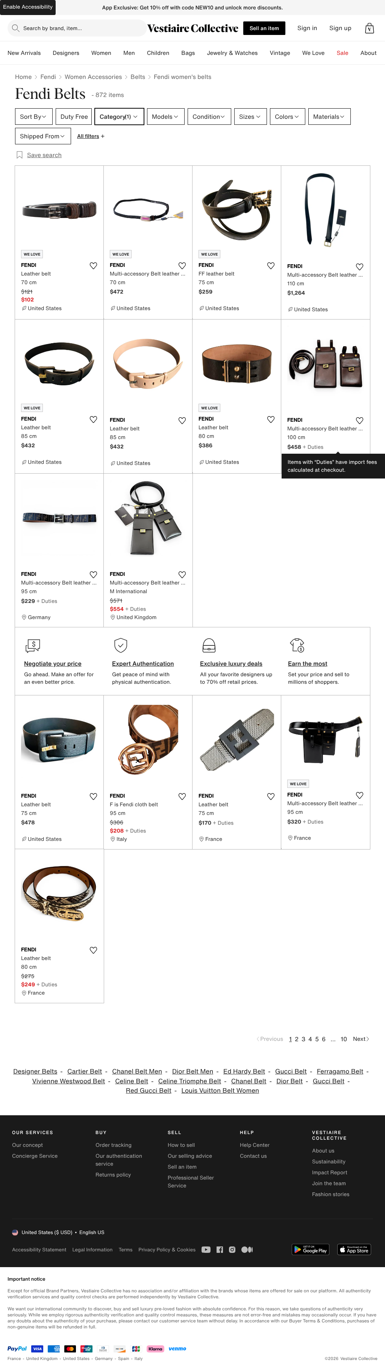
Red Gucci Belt (148, 1090)
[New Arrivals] (47, 53)
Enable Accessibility (28, 7)
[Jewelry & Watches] (264, 53)
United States (76, 1358)
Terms (125, 1249)
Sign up (340, 28)
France (14, 1358)
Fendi (48, 76)
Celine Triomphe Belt (189, 1081)
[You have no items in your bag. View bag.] (369, 28)
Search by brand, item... (52, 28)
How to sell (181, 1145)
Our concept (27, 1145)
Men (129, 53)
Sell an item (264, 28)
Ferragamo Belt (340, 1071)
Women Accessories (93, 76)
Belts (137, 76)
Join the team (329, 1183)
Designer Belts (35, 1071)
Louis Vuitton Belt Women (220, 1090)
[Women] (117, 53)
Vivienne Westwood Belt (68, 1081)
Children (158, 53)
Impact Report (329, 1173)
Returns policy (113, 1175)
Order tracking (113, 1145)
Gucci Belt (291, 1071)
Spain (123, 1358)
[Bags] (201, 53)
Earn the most (307, 663)
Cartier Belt (84, 1071)
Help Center (255, 1145)
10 (344, 1038)
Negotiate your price (53, 663)
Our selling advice (190, 1156)
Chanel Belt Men (137, 1071)
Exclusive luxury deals (231, 663)
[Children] (175, 53)
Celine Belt (131, 1081)
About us (323, 1151)
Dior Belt (289, 1081)
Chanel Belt (249, 1081)
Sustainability (329, 1162)
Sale (343, 53)
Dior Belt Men (192, 1071)
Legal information (92, 1249)
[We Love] (331, 53)
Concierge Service (35, 1156)
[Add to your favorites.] (93, 265)
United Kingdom (42, 1358)
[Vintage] (296, 53)
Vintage (280, 53)
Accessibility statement (39, 1249)
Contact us (253, 1156)
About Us (373, 53)
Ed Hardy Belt (244, 1071)
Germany (104, 1358)
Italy (139, 1358)
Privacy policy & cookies (167, 1249)
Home (23, 76)
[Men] (141, 53)
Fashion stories (330, 1194)
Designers (66, 53)
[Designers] (85, 53)
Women (101, 53)
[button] (369, 28)
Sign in (307, 28)
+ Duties (313, 447)
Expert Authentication (143, 663)
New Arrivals (24, 53)
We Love (313, 53)
